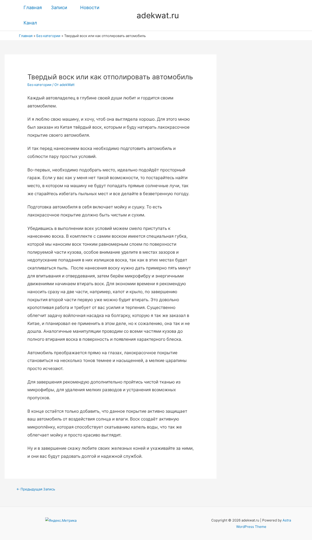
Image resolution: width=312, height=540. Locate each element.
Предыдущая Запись (35, 489)
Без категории (39, 84)
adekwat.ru (158, 15)
